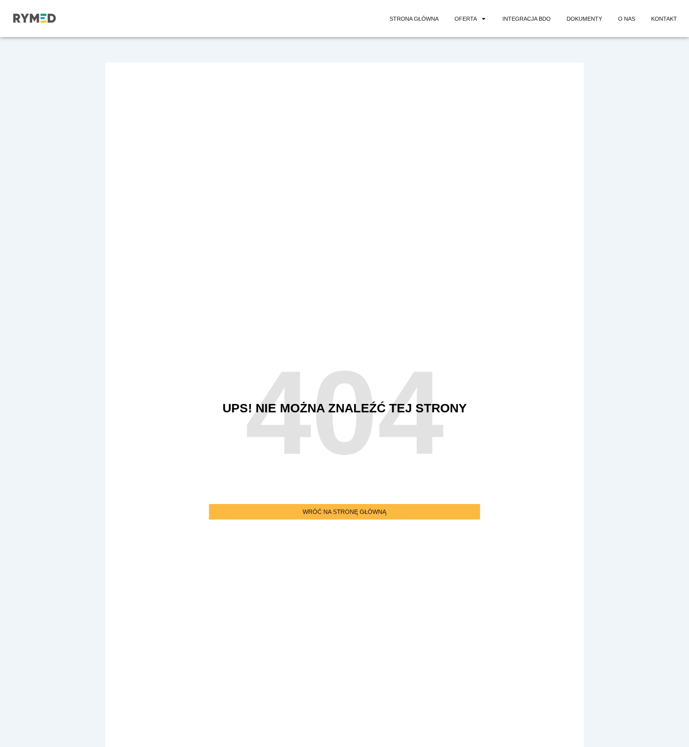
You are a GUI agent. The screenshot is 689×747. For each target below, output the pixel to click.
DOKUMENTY (584, 19)
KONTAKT (664, 19)
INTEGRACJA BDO (526, 19)
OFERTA (466, 19)
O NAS (626, 19)
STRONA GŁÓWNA (414, 19)
